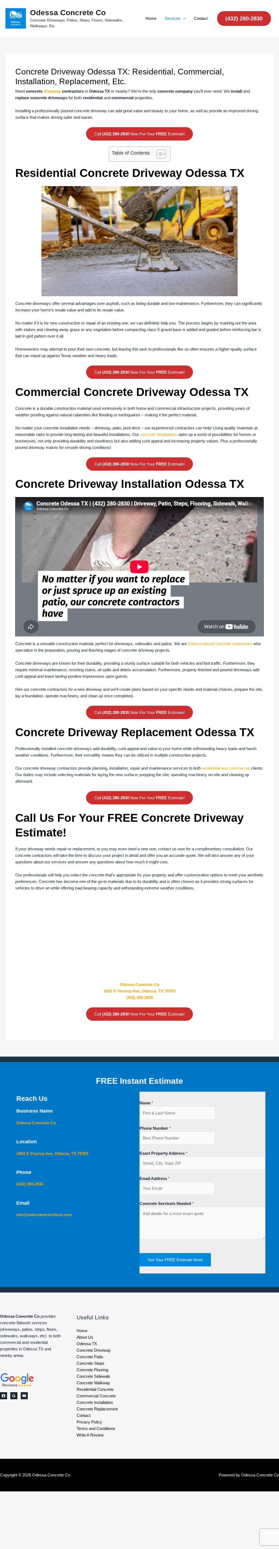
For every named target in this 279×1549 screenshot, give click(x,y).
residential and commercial (226, 768)
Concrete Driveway (94, 1350)
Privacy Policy (89, 1422)
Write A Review (90, 1435)
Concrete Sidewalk (93, 1376)
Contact (201, 18)
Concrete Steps (90, 1363)
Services (172, 18)
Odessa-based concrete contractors (220, 643)
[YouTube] (24, 1395)
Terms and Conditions (96, 1428)
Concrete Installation (95, 1402)
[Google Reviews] (13, 1395)
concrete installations (158, 434)
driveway (52, 91)
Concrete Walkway (93, 1383)
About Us (85, 1337)
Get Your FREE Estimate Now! (175, 1259)
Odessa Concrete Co (68, 12)
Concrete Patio (90, 1356)
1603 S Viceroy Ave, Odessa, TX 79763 (139, 991)
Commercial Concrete (96, 1396)
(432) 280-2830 (139, 997)
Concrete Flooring (92, 1369)
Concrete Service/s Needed (167, 1203)
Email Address (155, 1178)
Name (146, 1103)
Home (150, 18)
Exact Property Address (163, 1153)
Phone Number (155, 1128)
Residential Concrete (95, 1389)
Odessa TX (87, 1343)
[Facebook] (3, 1395)
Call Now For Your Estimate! (139, 134)
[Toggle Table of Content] (159, 154)
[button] (183, 18)
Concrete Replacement (97, 1409)
